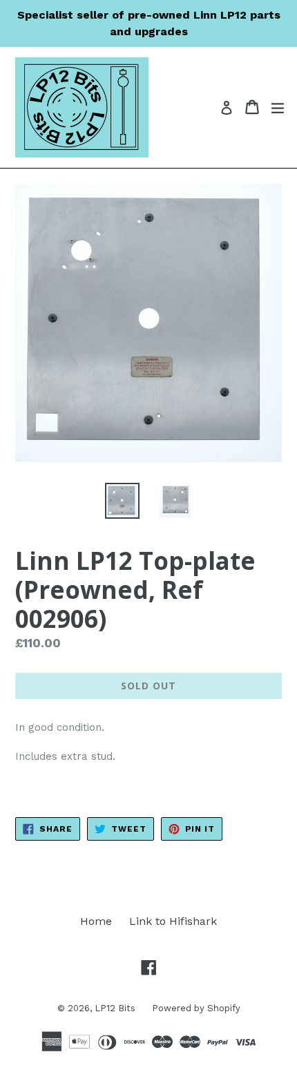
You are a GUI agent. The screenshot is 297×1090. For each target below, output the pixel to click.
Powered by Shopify (196, 1008)
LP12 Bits (116, 1008)
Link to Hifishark (173, 921)
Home (96, 921)
